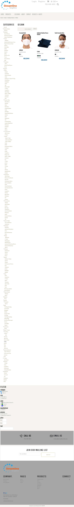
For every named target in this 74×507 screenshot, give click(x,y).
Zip (4, 376)
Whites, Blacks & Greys (7, 402)
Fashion (5, 45)
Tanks (6, 149)
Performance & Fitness (9, 264)
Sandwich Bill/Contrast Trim (9, 42)
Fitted (5, 67)
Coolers (5, 322)
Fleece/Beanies (7, 34)
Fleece (5, 70)
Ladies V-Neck (7, 138)
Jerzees (5, 343)
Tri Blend (6, 148)
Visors (5, 57)
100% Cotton (7, 133)
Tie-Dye (6, 166)
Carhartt (5, 355)
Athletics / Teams (8, 259)
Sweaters (6, 199)
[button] (55, 1)
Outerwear (7, 95)
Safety (5, 53)
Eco (5, 159)
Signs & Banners (7, 351)
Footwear (5, 30)
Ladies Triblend (8, 141)
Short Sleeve (6, 360)
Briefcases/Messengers (8, 320)
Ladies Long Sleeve (8, 139)
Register (41, 1)
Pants (6, 231)
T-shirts (6, 239)
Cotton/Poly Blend (8, 186)
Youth (5, 38)
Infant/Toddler (7, 221)
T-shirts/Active (7, 131)
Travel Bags (6, 323)
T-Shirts (6, 88)
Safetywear (7, 237)
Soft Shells (7, 111)
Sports (6, 128)
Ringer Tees (7, 154)
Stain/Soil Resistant (8, 232)
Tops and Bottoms (8, 222)
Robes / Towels (7, 330)
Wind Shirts (7, 101)
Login (34, 1)
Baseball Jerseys (7, 171)
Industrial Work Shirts (9, 229)
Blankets (5, 297)
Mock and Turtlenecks (9, 178)
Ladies (5, 48)
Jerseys (6, 163)
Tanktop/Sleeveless (7, 370)
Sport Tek (6, 338)
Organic (5, 325)
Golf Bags (6, 315)
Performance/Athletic (8, 35)
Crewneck (6, 96)
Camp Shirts (7, 209)
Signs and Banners (7, 350)
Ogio (5, 346)
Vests (6, 116)
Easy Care (6, 179)
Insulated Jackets (8, 121)
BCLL (5, 381)
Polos (6, 234)
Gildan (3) (4, 393)
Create (5, 17)
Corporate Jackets (8, 108)
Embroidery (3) (4, 413)
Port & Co (6, 348)
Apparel (5, 68)
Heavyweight (7, 86)
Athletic (6, 115)
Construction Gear (7, 353)
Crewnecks (7, 73)
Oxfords (6, 202)
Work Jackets (7, 240)
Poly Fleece (7, 106)
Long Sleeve (7, 90)
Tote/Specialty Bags (8, 307)
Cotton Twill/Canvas (8, 37)
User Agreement (6, 482)
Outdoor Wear (7, 100)
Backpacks (6, 310)
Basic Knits (7, 194)
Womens (6, 103)
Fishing (6, 217)
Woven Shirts (7, 201)
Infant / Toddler (8, 93)
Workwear (6, 62)
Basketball (6, 270)
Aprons (6, 247)
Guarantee (5, 481)
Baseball (6, 272)
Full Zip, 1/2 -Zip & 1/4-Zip (10, 78)
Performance (7, 80)
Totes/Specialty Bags (8, 317)
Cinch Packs (6, 308)
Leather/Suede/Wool (8, 123)
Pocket (6, 151)
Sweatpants (7, 82)
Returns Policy (6, 479)
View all (5, 27)
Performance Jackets (8, 288)
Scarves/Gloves (7, 58)
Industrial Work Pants (9, 245)
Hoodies (6, 173)
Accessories (7, 224)
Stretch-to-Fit (7, 55)
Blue (4, 405)
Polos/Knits (6, 174)
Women (6, 262)
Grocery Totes (7, 313)
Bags (5, 305)
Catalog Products (10, 17)
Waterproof (7, 118)
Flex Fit (5, 52)
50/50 (6, 144)
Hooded (6, 72)
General (6, 260)
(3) (8, 402)
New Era (5, 336)
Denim (6, 130)
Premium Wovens (8, 216)
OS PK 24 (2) (4, 398)
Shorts (6, 295)
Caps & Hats (7, 283)
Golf (6, 335)
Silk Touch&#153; (8, 183)
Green (4, 404)
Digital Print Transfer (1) (6, 415)
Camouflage (6, 47)
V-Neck (6, 161)
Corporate (6, 126)
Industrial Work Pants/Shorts (10, 244)
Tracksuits (7, 267)
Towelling (6, 331)
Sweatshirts (7, 277)
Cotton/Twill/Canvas (8, 65)
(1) (5, 404)
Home (1, 17)
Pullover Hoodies (8, 75)
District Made (6, 340)
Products (22, 481)
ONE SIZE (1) (4, 397)
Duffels (5, 312)
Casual (6, 255)
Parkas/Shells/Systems (9, 113)
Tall (5, 85)
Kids (6, 98)
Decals (5, 328)
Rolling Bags (6, 318)
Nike (5, 345)
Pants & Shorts (7, 292)
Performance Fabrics (8, 146)
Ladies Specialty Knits (9, 187)
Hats (5, 60)
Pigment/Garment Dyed (8, 44)
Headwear (6, 32)
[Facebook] (70, 479)
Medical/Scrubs (7, 242)
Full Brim (6, 50)
